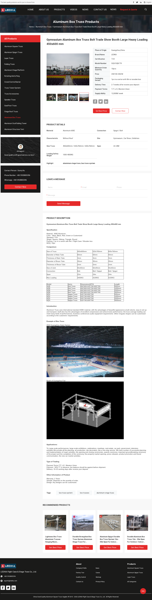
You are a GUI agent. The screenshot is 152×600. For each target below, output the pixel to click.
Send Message (63, 203)
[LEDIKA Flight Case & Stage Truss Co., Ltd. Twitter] (137, 2)
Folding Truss (9, 64)
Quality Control (81, 577)
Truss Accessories (11, 94)
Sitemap (98, 577)
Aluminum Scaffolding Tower (15, 123)
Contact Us (79, 581)
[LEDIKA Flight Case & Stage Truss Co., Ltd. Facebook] (133, 2)
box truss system (66, 493)
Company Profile (81, 568)
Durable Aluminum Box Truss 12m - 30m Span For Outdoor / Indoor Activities (136, 539)
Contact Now (20, 187)
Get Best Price (101, 111)
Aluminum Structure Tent (14, 129)
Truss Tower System (12, 88)
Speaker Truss (10, 100)
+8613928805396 (23, 175)
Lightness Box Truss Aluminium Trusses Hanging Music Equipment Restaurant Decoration (54, 539)
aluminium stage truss (105, 493)
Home (31, 27)
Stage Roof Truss (11, 111)
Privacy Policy (100, 581)
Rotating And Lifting (12, 76)
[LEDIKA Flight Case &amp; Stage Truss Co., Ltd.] (8, 10)
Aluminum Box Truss (43, 27)
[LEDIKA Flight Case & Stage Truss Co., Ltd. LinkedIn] (141, 2)
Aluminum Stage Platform (14, 70)
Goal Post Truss (10, 106)
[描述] (145, 9)
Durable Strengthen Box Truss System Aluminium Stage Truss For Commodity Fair (82, 539)
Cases (98, 572)
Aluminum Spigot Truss (13, 52)
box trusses (84, 493)
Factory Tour (80, 572)
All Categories (131, 581)
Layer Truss (8, 58)
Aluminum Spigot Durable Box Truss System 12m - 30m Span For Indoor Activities (110, 539)
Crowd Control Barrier (12, 82)
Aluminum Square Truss (13, 46)
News (113, 9)
